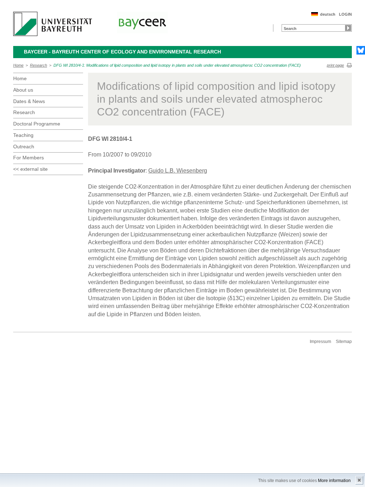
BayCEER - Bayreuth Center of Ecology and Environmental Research (122, 52)
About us (23, 90)
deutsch (327, 14)
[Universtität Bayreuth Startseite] (52, 24)
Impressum (320, 341)
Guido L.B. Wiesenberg (177, 171)
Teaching (23, 135)
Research (38, 65)
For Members (28, 157)
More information (334, 480)
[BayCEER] (142, 22)
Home (18, 65)
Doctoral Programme (36, 124)
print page (335, 65)
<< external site (30, 169)
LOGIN (345, 14)
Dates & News (29, 101)
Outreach (23, 146)
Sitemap (344, 341)
